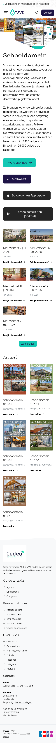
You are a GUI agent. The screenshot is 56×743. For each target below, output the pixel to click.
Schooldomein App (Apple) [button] (28, 195)
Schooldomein (13, 614)
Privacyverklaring (11, 712)
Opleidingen (12, 591)
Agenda (10, 587)
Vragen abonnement (16, 628)
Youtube (10, 668)
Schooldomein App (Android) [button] (30, 214)
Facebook (11, 659)
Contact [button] (48, 12)
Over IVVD (11, 641)
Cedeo (35, 567)
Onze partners (13, 646)
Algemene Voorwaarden (15, 708)
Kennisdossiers (13, 619)
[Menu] (6, 12)
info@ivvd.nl (9, 699)
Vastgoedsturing (14, 609)
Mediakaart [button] (19, 179)
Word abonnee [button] (17, 162)
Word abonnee (13, 623)
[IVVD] (17, 12)
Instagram (11, 664)
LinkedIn (10, 655)
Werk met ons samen (16, 650)
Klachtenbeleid (10, 715)
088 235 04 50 (10, 695)
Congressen (12, 596)
